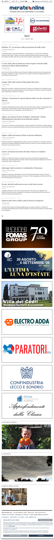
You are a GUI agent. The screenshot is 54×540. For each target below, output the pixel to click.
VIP (35, 517)
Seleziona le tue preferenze (15, 535)
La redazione (5, 517)
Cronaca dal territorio (8, 49)
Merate (4, 188)
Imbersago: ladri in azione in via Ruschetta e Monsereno (22, 168)
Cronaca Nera (5, 68)
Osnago (4, 86)
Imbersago (5, 172)
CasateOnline (13, 517)
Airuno (4, 156)
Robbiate (4, 51)
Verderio (4, 104)
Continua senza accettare (45, 520)
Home (22, 39)
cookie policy (12, 526)
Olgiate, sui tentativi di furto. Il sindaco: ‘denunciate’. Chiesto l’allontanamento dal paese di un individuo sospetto (24, 118)
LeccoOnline (21, 517)
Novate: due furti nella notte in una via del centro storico (22, 184)
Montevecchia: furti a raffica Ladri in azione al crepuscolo (22, 201)
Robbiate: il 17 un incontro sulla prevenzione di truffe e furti (23, 47)
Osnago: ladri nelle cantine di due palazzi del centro (20, 82)
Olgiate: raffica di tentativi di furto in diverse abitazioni (22, 135)
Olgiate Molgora (6, 70)
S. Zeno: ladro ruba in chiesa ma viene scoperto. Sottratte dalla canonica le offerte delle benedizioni (24, 64)
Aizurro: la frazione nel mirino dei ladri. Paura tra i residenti (23, 152)
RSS (27, 517)
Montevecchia (6, 204)
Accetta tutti (41, 535)
